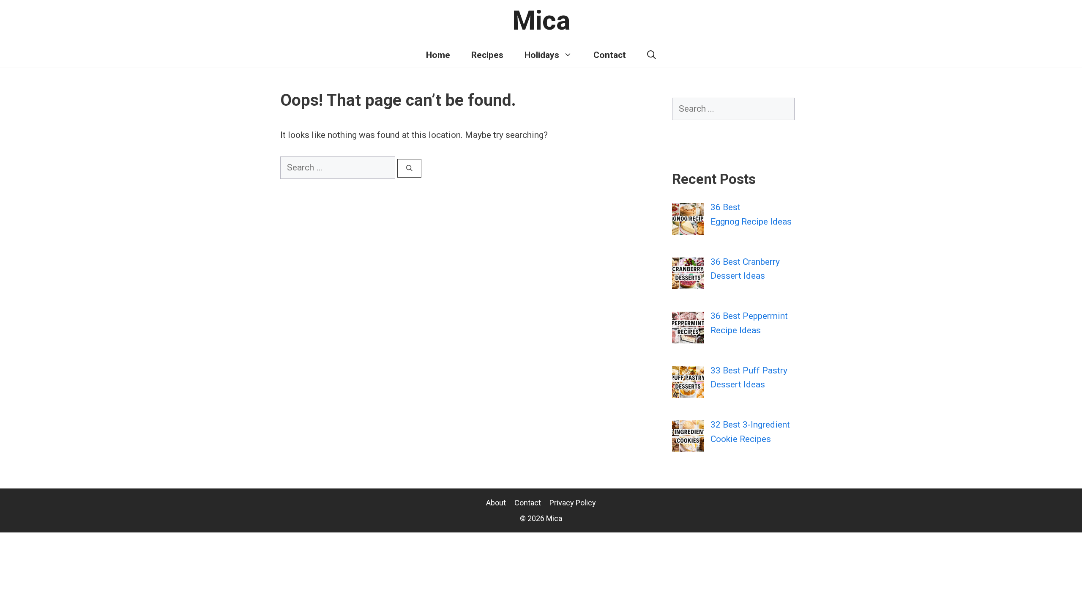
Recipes (487, 55)
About (496, 502)
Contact (609, 55)
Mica (541, 20)
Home (438, 55)
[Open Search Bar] (652, 55)
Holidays (542, 55)
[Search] (409, 168)
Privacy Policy (572, 502)
